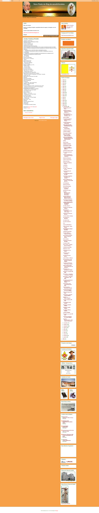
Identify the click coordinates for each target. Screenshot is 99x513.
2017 (64, 94)
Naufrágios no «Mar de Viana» (68, 417)
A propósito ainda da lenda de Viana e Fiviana (67, 119)
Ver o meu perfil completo (70, 27)
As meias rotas (66, 220)
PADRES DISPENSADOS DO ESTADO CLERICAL (68, 203)
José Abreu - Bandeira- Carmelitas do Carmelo (67, 177)
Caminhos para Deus (67, 231)
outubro (65, 324)
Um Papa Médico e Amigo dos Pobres (67, 233)
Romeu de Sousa (66, 184)
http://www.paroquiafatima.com (67, 35)
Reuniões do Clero (67, 190)
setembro (65, 326)
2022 (64, 86)
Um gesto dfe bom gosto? (67, 256)
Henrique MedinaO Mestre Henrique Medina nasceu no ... (67, 197)
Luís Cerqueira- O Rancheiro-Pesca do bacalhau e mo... (67, 114)
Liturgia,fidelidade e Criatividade (67, 123)
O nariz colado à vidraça (68, 215)
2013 (64, 98)
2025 (64, 81)
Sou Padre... (65, 166)
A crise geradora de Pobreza (67, 171)
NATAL (64, 140)
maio (65, 332)
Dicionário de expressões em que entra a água (67, 210)
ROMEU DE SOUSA (67, 143)
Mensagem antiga (54, 117)
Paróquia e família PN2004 (66, 308)
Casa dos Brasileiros (67, 224)
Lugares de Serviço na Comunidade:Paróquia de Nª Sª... (68, 155)
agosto (65, 327)
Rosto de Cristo (66, 161)
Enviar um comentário (28, 112)
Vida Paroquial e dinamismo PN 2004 (67, 288)
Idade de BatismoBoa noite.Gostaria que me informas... (68, 266)
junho (65, 330)
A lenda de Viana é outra (68, 150)
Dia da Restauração (67, 186)
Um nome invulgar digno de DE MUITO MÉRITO (67, 148)
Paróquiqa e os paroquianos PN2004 (67, 269)
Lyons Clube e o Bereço (68, 257)
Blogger (57, 510)
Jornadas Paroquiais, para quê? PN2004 (67, 290)
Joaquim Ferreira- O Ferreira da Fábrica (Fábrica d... (67, 111)
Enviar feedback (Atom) (43, 120)
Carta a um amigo (66, 431)
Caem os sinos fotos (67, 159)
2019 (64, 90)
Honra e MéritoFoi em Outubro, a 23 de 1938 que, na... (68, 180)
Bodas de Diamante (67, 158)
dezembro (66, 106)
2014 (64, 97)
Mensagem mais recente (29, 117)
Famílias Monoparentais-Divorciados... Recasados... (66, 193)
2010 (64, 103)
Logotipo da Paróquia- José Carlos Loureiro (67, 263)
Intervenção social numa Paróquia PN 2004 (67, 284)
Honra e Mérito (66, 117)
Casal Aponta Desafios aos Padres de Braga (67, 200)
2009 (64, 105)
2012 (64, 100)
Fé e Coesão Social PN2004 (67, 303)
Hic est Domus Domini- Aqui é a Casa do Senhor (67, 236)
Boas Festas (65, 142)
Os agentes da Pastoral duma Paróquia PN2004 (67, 281)
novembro (66, 322)
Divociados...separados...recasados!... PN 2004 (68, 277)
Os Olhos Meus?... (67, 205)
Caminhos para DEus (67, 247)
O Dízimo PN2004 (66, 312)
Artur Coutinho (71, 25)
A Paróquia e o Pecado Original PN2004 (67, 295)
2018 (64, 92)
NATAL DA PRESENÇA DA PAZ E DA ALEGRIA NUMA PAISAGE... (68, 138)
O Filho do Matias (66, 131)
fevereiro (65, 335)
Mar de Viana (65, 416)
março (65, 333)
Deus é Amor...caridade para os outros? (67, 245)
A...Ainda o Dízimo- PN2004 (67, 310)
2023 (64, 84)
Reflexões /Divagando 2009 (68, 434)
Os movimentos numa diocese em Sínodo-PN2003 (67, 260)
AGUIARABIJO (65, 426)
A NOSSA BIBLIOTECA (67, 440)
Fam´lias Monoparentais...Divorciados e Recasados (68, 320)
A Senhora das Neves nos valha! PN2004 (67, 317)
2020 (64, 89)
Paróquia (28, 107)
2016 (64, 95)
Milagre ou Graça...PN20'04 (66, 298)
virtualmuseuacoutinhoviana (68, 430)
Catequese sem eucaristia (66, 253)
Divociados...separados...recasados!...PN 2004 (68, 274)
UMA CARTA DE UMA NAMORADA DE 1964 (67, 125)
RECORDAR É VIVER (67, 145)
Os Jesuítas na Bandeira (66, 218)
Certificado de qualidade (66, 188)
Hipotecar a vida (66, 248)
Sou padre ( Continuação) (66, 128)
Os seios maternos (67, 221)
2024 (64, 83)
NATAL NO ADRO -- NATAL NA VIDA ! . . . (67, 135)
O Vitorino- (65, 165)
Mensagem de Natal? (67, 133)
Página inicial (42, 117)
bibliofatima (65, 439)
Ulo (64, 223)
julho (65, 329)
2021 (64, 87)
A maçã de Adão (66, 243)
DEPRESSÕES (65, 427)
